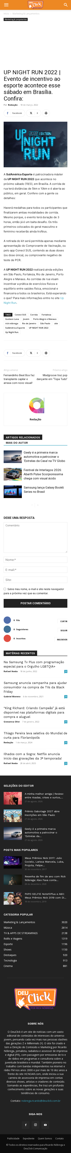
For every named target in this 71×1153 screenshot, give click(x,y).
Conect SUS (20, 314)
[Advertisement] (35, 45)
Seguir (63, 630)
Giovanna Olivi (12, 721)
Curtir (63, 621)
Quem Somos (45, 1138)
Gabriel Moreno (12, 696)
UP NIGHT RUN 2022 (38, 327)
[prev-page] (32, 505)
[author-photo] (35, 414)
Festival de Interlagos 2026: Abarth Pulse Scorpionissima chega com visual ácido (43, 474)
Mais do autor (17, 442)
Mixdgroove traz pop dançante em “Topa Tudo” (52, 377)
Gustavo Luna (12, 319)
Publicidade (13, 1138)
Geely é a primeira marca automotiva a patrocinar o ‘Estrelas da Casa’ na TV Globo (44, 457)
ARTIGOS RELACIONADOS (23, 437)
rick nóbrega (11, 323)
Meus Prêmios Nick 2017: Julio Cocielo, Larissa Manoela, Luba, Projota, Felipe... (44, 862)
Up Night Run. (12, 332)
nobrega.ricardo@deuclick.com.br (40, 1100)
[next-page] (38, 505)
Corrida (34, 314)
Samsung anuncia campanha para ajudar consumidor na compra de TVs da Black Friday (35, 687)
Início (6, 13)
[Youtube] (45, 1125)
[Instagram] (35, 1125)
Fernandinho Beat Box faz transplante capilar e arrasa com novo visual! (19, 379)
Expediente (28, 1138)
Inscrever (62, 639)
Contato (59, 1138)
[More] (46, 113)
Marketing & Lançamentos (26, 13)
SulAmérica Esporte (15, 327)
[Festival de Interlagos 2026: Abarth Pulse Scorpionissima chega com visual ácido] (13, 474)
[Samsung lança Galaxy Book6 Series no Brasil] (13, 491)
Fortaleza (46, 314)
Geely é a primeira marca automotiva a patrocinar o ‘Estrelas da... (41, 832)
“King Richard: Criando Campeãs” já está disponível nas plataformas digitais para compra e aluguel (34, 712)
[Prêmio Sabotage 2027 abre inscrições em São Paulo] (13, 815)
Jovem (26, 319)
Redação (12, 104)
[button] (6, 5)
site (56, 323)
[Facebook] (25, 1125)
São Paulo (45, 323)
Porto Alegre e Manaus (44, 319)
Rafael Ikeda (11, 671)
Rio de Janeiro (29, 323)
